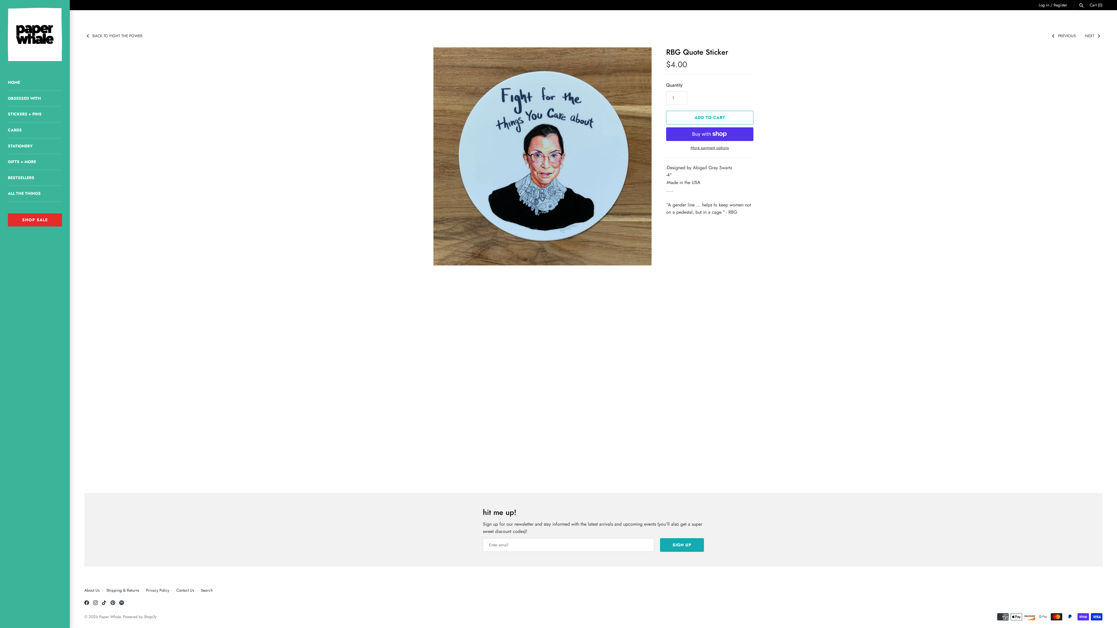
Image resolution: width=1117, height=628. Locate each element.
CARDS (15, 130)
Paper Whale (110, 617)
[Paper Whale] (35, 34)
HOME (14, 82)
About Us (91, 590)
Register (1060, 5)
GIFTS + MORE (22, 162)
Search (207, 590)
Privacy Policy (157, 590)
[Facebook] (86, 603)
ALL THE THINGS (24, 193)
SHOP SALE (35, 220)
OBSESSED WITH (24, 98)
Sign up (682, 545)
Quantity (674, 85)
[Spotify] (121, 603)
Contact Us (185, 590)
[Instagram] (95, 603)
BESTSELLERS (21, 178)
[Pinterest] (113, 603)
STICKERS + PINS (25, 114)
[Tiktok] (104, 603)
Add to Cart (710, 117)
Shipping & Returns (122, 590)
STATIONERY (20, 146)
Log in (1044, 5)
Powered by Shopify (139, 617)
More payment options (710, 148)
